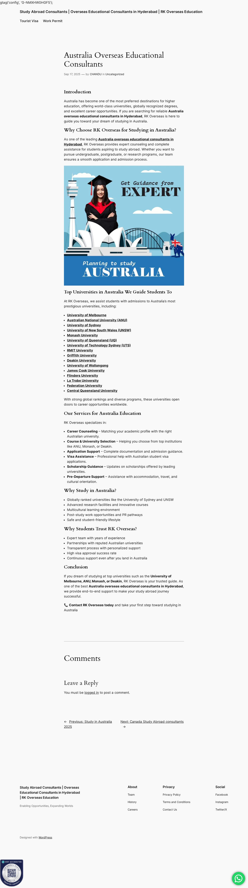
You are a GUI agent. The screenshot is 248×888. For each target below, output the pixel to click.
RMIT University (80, 350)
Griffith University (82, 355)
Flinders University (82, 375)
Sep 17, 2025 (72, 74)
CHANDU (96, 74)
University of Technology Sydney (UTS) (99, 345)
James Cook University (86, 370)
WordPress (45, 837)
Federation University (84, 386)
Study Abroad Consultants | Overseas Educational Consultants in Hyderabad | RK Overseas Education (111, 11)
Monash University (82, 335)
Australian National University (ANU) (97, 320)
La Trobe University (83, 381)
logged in (91, 693)
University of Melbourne (86, 315)
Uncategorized (114, 74)
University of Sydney (84, 325)
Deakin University (81, 360)
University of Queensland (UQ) (92, 340)
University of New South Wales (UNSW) (99, 330)
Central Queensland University (92, 391)
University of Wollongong (87, 365)
